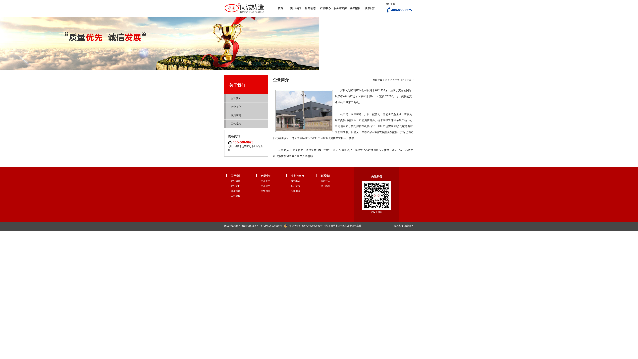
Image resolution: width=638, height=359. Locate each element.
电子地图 (325, 185)
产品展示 (265, 181)
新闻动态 (310, 8)
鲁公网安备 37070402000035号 (304, 225)
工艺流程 (236, 123)
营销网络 (265, 190)
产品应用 (265, 185)
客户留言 (295, 185)
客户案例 (355, 8)
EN (393, 4)
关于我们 (295, 8)
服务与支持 (340, 8)
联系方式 (325, 181)
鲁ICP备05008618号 (271, 225)
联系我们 (370, 8)
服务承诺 (295, 181)
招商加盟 (295, 190)
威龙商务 (409, 225)
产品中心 (325, 8)
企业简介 (236, 98)
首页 (280, 8)
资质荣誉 (236, 115)
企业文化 (236, 106)
